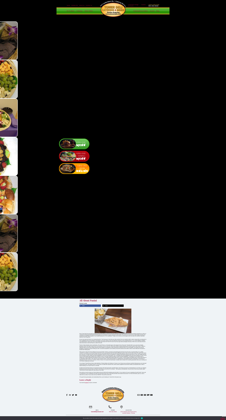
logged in (87, 382)
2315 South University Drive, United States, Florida (128, 412)
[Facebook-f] (67, 395)
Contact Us (89, 5)
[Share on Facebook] (1, 209)
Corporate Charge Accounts (133, 5)
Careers (143, 4)
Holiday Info (74, 5)
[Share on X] (1, 211)
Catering (79, 11)
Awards (152, 11)
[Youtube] (76, 395)
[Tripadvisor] (70, 395)
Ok (141, 418)
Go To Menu (70, 11)
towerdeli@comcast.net (97, 411)
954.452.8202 (153, 6)
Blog (157, 11)
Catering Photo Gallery (140, 11)
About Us (81, 5)
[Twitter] (73, 395)
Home (68, 5)
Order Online (89, 11)
